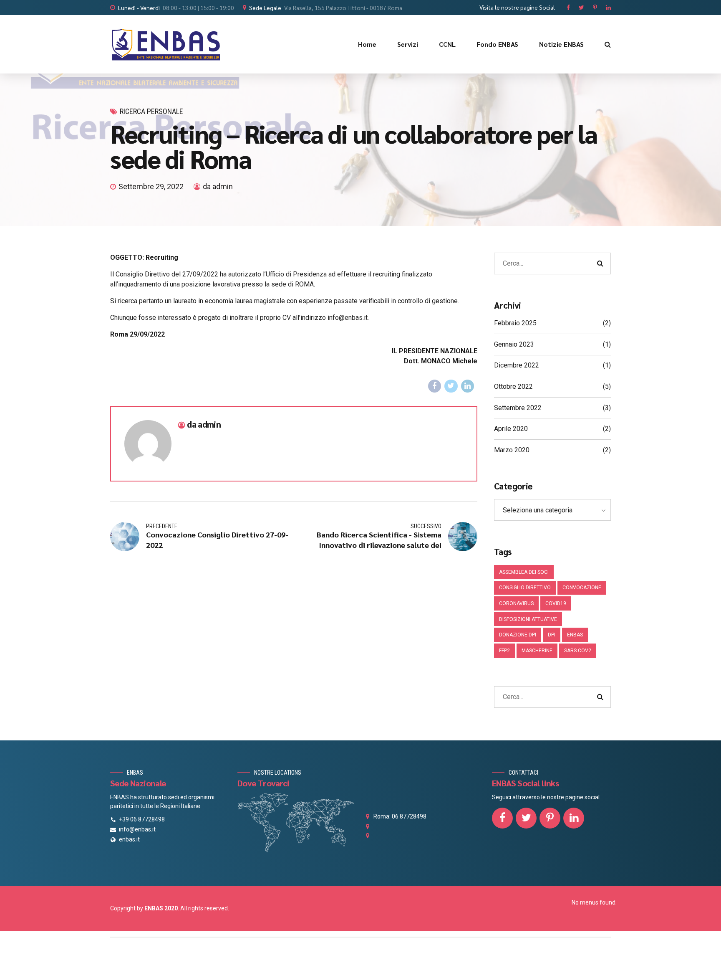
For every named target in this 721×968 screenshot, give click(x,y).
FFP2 (504, 651)
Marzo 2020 (511, 450)
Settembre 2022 (518, 408)
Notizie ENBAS (561, 44)
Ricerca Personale (151, 111)
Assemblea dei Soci (524, 572)
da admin (218, 186)
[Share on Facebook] (434, 386)
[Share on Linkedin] (467, 386)
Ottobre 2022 (513, 386)
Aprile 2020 (511, 429)
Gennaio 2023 (514, 344)
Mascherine (537, 651)
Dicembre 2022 (516, 365)
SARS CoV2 (577, 651)
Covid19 (555, 603)
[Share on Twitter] (451, 386)
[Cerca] (608, 44)
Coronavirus (516, 603)
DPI (551, 635)
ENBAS (575, 635)
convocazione (581, 587)
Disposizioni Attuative (528, 619)
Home (367, 44)
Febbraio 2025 (515, 323)
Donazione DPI (517, 635)
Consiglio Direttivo (525, 587)
